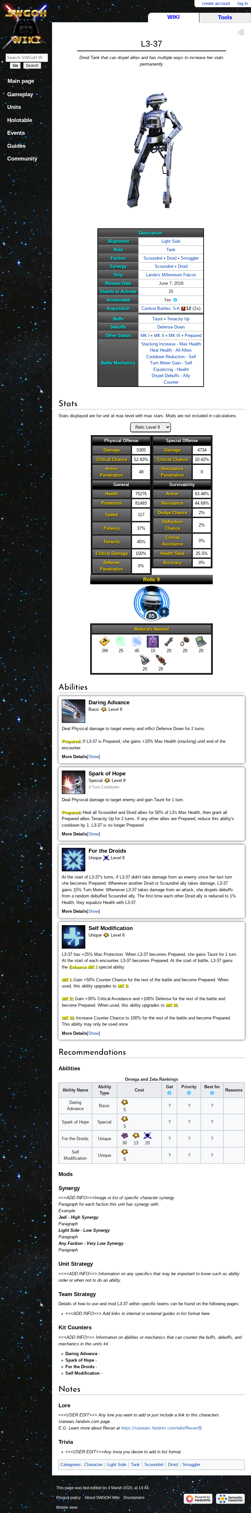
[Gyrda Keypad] (201, 641)
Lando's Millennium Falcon (171, 274)
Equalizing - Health (171, 369)
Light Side (170, 241)
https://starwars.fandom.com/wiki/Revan (159, 1428)
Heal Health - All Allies (171, 350)
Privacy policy (68, 1497)
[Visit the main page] (26, 25)
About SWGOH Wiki (102, 1497)
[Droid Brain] (145, 659)
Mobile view (66, 1507)
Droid (171, 258)
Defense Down (171, 327)
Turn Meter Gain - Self (171, 362)
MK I (145, 335)
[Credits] (105, 641)
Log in (243, 3)
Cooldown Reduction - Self (171, 356)
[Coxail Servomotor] (161, 659)
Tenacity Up (178, 318)
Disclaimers (134, 1497)
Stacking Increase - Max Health (171, 344)
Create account (216, 3)
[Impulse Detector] (169, 641)
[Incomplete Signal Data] (121, 641)
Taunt (157, 318)
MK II (159, 335)
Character (93, 1464)
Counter (171, 382)
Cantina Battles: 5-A (160, 308)
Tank (171, 249)
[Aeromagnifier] (185, 641)
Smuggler (190, 258)
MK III (174, 335)
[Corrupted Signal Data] (153, 641)
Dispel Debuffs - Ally (171, 375)
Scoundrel (152, 258)
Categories (70, 1464)
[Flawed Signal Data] (137, 641)
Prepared (193, 335)
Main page (21, 81)
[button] (93, 757)
